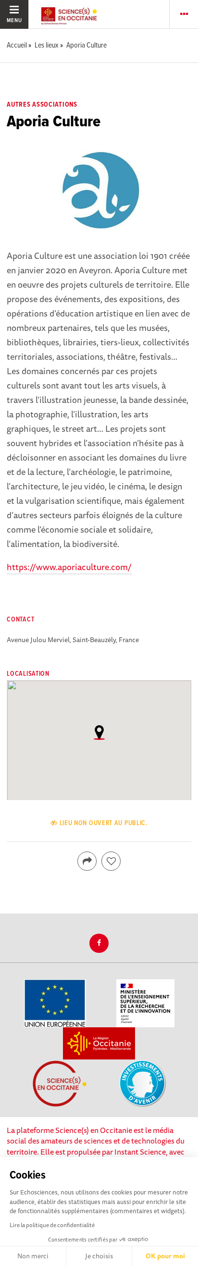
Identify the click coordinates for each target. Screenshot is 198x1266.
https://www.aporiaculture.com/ (69, 566)
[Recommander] (111, 861)
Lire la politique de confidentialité (52, 1224)
